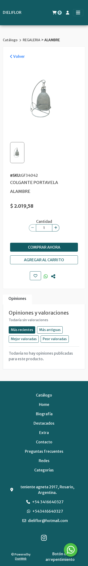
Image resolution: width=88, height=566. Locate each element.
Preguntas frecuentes (44, 451)
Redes (44, 460)
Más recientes (22, 330)
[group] (44, 99)
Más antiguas (50, 330)
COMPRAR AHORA (44, 247)
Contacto (44, 442)
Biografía (44, 414)
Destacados (44, 423)
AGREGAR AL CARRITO (44, 259)
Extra (44, 432)
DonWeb (21, 558)
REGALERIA (32, 40)
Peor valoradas (55, 339)
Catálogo (10, 40)
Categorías (44, 470)
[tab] (17, 299)
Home (44, 404)
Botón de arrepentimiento (60, 556)
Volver (18, 56)
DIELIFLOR (12, 12)
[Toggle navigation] (78, 12)
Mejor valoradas (24, 339)
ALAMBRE (52, 40)
